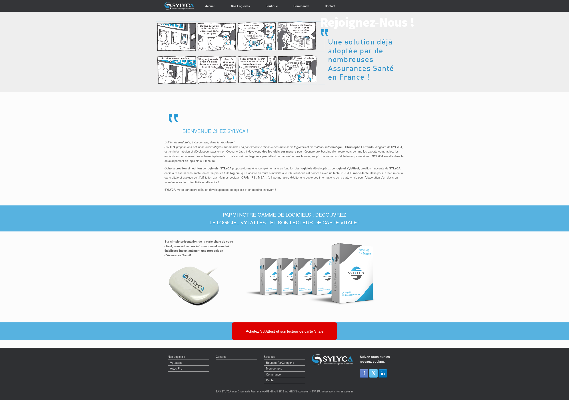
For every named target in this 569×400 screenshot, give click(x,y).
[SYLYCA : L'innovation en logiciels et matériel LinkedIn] (383, 373)
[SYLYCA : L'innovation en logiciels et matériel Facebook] (364, 373)
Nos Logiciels (240, 6)
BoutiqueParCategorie (280, 362)
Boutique (271, 6)
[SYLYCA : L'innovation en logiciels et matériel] (179, 6)
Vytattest (176, 362)
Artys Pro (176, 368)
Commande (301, 6)
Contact (330, 6)
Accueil (210, 6)
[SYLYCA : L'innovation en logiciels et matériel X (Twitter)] (373, 373)
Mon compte (274, 368)
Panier (270, 380)
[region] (284, 52)
